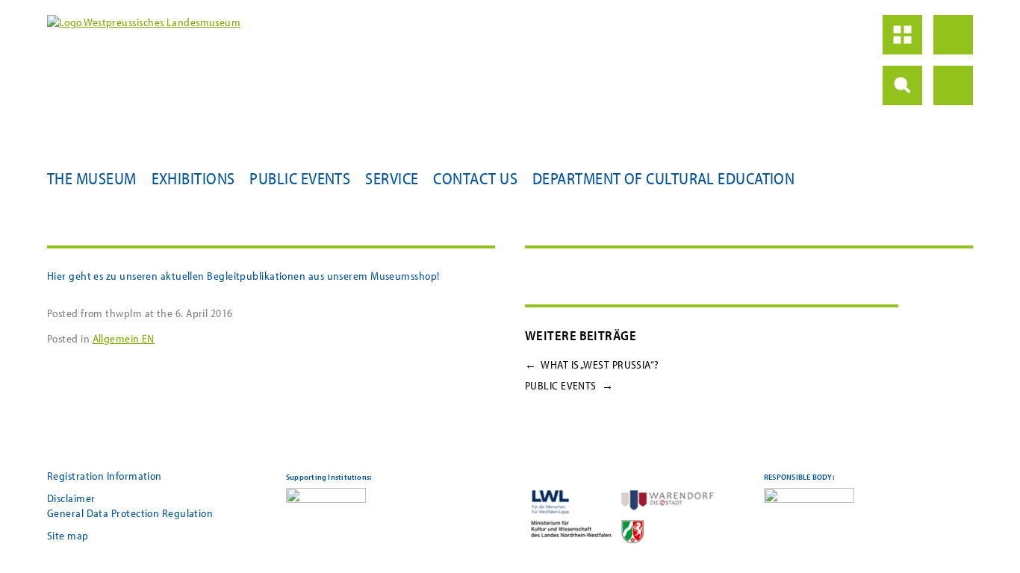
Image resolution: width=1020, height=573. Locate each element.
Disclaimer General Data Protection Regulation (130, 505)
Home (902, 34)
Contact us (475, 178)
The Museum (92, 178)
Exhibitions (193, 178)
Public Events (299, 178)
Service (391, 178)
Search (902, 85)
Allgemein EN (124, 338)
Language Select (953, 85)
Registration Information (104, 476)
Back (953, 34)
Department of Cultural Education (663, 178)
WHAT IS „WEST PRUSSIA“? (592, 364)
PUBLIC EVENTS (569, 385)
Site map (68, 535)
